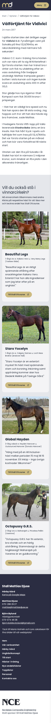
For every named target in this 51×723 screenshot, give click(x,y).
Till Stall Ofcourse (16, 294)
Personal (7, 674)
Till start (6, 657)
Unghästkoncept (11, 653)
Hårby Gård (8, 649)
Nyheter (13, 16)
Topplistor (7, 670)
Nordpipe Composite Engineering (19, 709)
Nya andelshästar (11, 665)
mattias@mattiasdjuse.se (15, 607)
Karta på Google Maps (13, 594)
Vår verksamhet (10, 644)
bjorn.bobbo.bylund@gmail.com (18, 622)
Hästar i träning (10, 661)
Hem (4, 640)
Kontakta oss (9, 678)
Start (4, 16)
